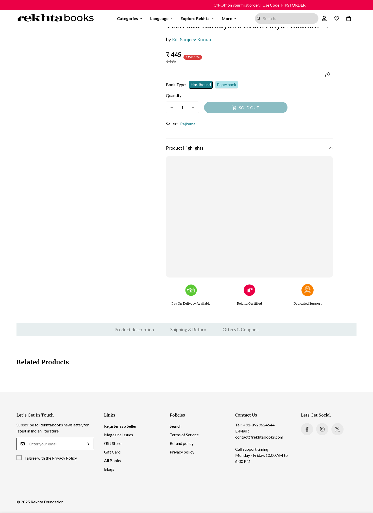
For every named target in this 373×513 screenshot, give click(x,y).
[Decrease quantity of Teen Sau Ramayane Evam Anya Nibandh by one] (171, 107)
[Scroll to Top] (363, 485)
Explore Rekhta (195, 18)
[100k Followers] (322, 429)
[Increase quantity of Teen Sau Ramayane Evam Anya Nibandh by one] (193, 107)
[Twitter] (337, 429)
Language (159, 18)
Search (175, 426)
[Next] (143, 90)
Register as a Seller (120, 426)
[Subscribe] (88, 444)
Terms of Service (184, 434)
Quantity (173, 95)
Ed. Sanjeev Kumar (189, 40)
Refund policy (182, 443)
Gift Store (112, 443)
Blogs (109, 469)
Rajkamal (188, 123)
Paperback (226, 84)
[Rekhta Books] (55, 18)
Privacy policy (182, 451)
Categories (127, 18)
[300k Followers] (307, 429)
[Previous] (72, 90)
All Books (112, 460)
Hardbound (201, 84)
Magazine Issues (118, 434)
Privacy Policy (64, 458)
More (227, 18)
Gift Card (112, 451)
